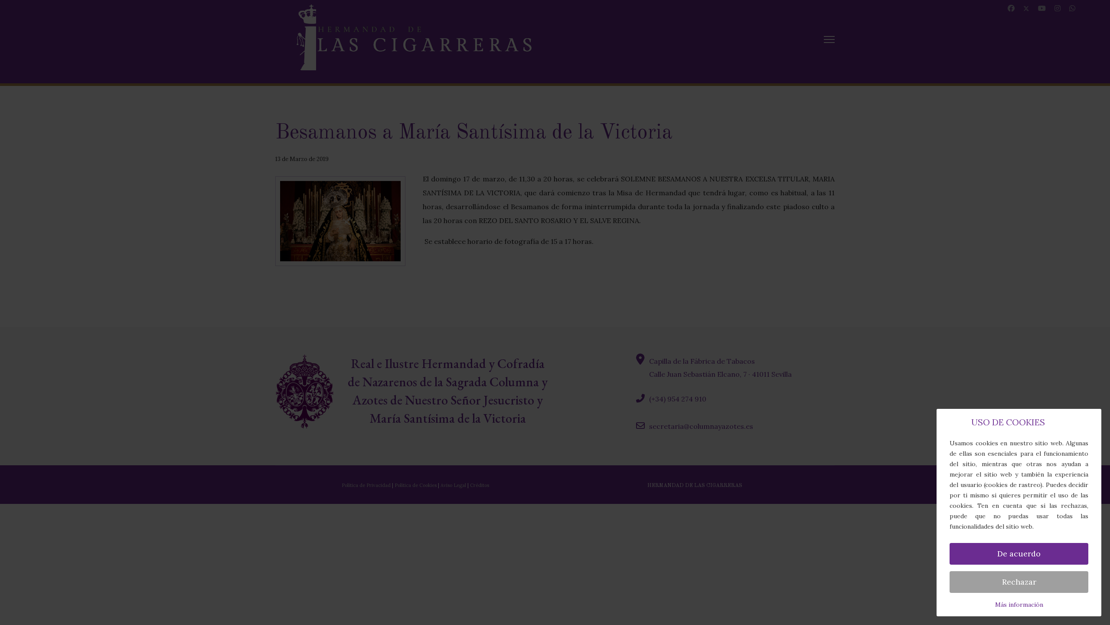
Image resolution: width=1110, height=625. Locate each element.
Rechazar (1019, 582)
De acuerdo (1019, 554)
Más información (1019, 605)
